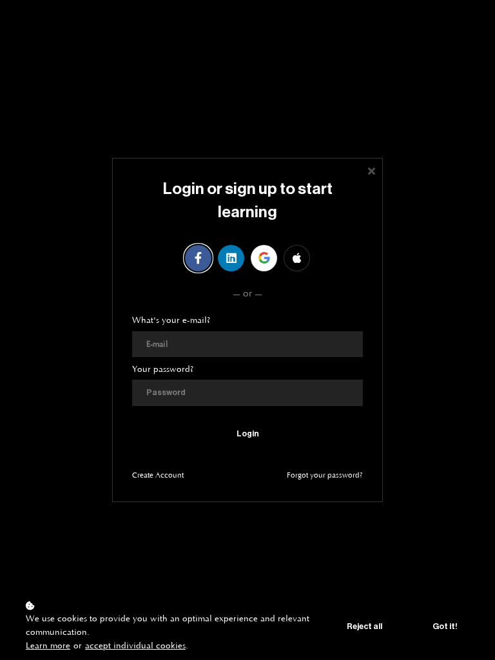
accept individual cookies (135, 646)
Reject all (364, 626)
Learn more (48, 646)
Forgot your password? (325, 475)
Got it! (444, 626)
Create (158, 475)
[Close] (371, 170)
